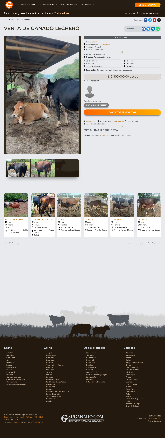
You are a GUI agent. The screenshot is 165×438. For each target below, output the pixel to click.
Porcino (49, 401)
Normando (91, 358)
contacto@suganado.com (151, 418)
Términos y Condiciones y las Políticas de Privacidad (23, 417)
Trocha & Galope (133, 404)
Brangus (50, 360)
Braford (49, 362)
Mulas (128, 387)
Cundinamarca (104, 44)
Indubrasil (10, 372)
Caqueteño (91, 377)
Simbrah (90, 355)
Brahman (50, 358)
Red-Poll (89, 379)
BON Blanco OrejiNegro (96, 375)
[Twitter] (150, 20)
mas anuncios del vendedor (96, 105)
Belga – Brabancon (134, 362)
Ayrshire (10, 353)
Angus (49, 353)
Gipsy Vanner (132, 379)
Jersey (94, 42)
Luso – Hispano (132, 384)
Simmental (91, 353)
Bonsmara (50, 384)
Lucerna (10, 370)
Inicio (6, 19)
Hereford (50, 367)
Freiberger (130, 375)
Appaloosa (130, 355)
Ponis (128, 396)
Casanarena (11, 382)
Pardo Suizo (11, 367)
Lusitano (130, 382)
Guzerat (89, 370)
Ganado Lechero (13, 377)
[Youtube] (154, 20)
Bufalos (89, 365)
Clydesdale (131, 372)
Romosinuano (52, 379)
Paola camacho (117, 121)
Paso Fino (130, 389)
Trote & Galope (132, 406)
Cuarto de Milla (132, 370)
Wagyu (49, 372)
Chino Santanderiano (15, 379)
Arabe (128, 358)
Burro (128, 365)
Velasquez (50, 399)
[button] (28, 5)
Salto (128, 401)
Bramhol (10, 355)
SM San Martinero (54, 396)
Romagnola (51, 387)
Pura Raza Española (134, 399)
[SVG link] (82, 418)
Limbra (49, 375)
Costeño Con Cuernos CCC (57, 391)
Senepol (50, 377)
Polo (128, 394)
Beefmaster (51, 355)
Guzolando (91, 367)
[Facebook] (145, 20)
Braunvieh (90, 362)
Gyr (7, 360)
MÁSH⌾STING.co (37, 422)
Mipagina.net (17, 422)
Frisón (128, 377)
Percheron (130, 391)
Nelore (49, 389)
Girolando (10, 358)
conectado (106, 135)
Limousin (50, 370)
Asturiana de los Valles (16, 384)
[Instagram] (159, 20)
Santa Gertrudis (53, 394)
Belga (128, 360)
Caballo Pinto (132, 367)
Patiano (9, 375)
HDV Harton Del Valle (95, 382)
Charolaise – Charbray (55, 365)
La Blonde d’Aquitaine (56, 382)
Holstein (10, 362)
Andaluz (129, 353)
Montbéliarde (92, 372)
